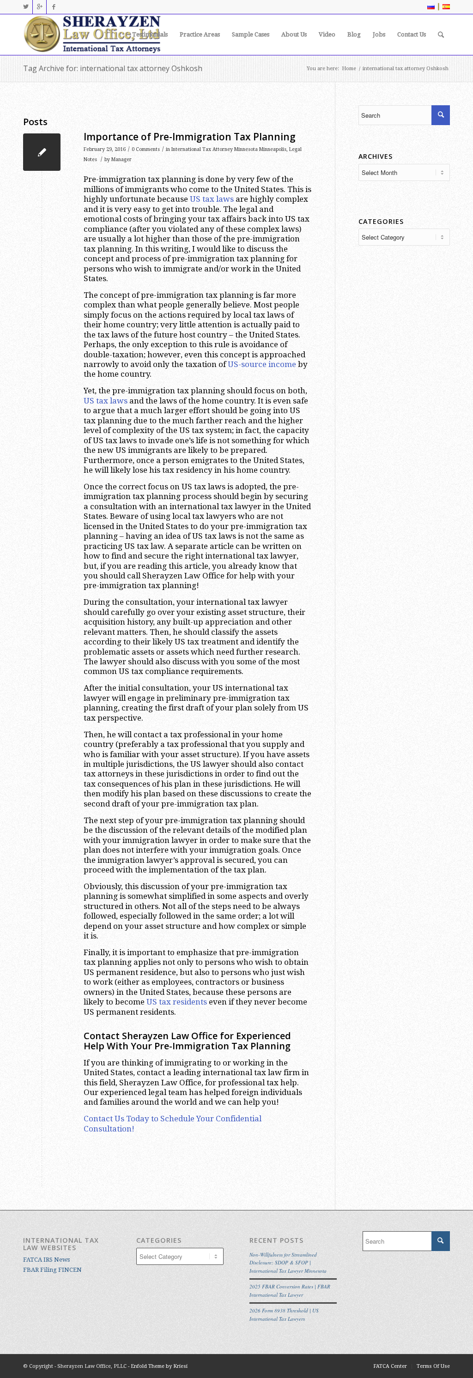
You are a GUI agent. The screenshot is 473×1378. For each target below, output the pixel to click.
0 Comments (146, 149)
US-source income (262, 364)
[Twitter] (25, 7)
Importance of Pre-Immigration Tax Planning (190, 136)
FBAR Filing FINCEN (52, 1269)
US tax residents (176, 1001)
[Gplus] (39, 7)
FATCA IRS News (46, 1259)
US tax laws (212, 199)
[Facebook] (54, 7)
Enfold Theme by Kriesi (159, 1366)
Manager (121, 159)
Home (349, 69)
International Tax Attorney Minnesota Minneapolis (228, 149)
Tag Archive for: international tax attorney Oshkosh (112, 68)
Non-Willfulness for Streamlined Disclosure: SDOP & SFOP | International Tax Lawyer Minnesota (288, 1262)
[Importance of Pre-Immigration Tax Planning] (42, 152)
